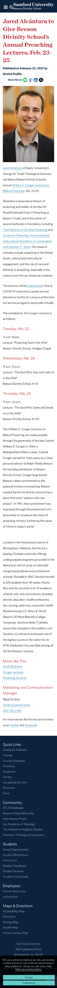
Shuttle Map (10, 927)
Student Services (13, 871)
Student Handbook (14, 866)
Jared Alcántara (12, 168)
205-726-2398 (12, 711)
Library (7, 777)
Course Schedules (14, 761)
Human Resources (14, 891)
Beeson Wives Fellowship (18, 813)
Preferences (28, 982)
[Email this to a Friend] (25, 80)
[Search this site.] (11, 7)
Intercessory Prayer (15, 818)
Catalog (7, 755)
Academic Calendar (15, 750)
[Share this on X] (41, 80)
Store (6, 793)
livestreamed (35, 286)
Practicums (10, 860)
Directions (9, 916)
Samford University (29, 944)
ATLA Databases (13, 808)
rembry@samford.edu (16, 705)
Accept (29, 977)
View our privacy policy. (28, 969)
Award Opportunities (16, 849)
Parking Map (10, 922)
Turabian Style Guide (15, 876)
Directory (9, 766)
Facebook (30, 725)
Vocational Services (15, 782)
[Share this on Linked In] (36, 80)
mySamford (10, 896)
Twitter (14, 725)
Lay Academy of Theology (19, 824)
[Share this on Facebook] (30, 80)
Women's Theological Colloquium (24, 835)
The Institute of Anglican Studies (23, 829)
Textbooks (9, 771)
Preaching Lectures (14, 678)
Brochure (8, 788)
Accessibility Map (14, 911)
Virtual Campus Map (15, 933)
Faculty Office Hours (15, 855)
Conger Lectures (13, 672)
